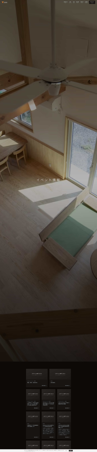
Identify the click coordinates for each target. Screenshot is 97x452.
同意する (71, 450)
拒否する (66, 450)
